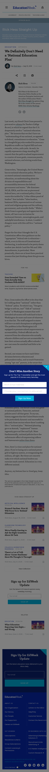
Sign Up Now (24, 398)
